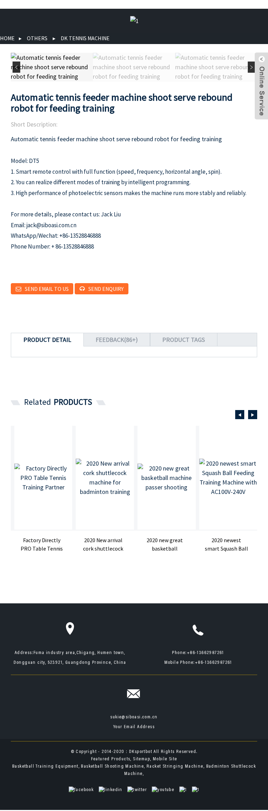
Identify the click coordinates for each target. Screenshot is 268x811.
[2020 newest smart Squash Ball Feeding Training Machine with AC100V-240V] (228, 478)
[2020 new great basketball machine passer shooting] (166, 478)
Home (7, 38)
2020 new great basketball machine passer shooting (164, 545)
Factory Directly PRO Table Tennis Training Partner (42, 545)
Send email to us (47, 288)
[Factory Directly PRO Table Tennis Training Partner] (43, 478)
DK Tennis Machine (85, 38)
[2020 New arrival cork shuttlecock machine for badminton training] (105, 478)
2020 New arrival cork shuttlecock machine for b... (103, 545)
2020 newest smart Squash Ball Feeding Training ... (226, 545)
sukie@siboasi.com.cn (133, 717)
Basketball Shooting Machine (112, 766)
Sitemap (141, 759)
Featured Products (111, 759)
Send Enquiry (106, 288)
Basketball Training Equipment (45, 766)
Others (37, 38)
